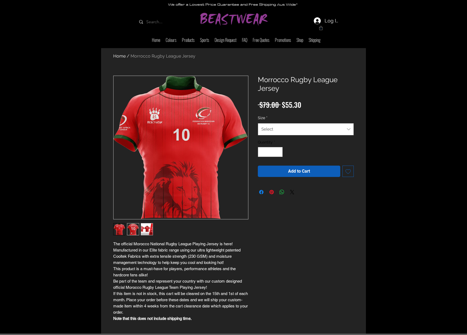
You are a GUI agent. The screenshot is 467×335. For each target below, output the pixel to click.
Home (119, 56)
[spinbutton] (270, 152)
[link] (321, 28)
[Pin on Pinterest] (271, 192)
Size (263, 118)
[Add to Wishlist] (348, 171)
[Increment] (278, 152)
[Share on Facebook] (261, 192)
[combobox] (306, 129)
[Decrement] (262, 152)
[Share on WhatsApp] (282, 192)
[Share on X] (292, 192)
